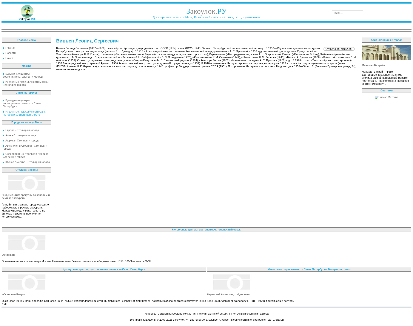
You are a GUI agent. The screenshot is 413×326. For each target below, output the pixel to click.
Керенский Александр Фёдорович (228, 294)
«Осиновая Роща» (13, 294)
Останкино (8, 254)
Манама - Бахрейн (373, 65)
